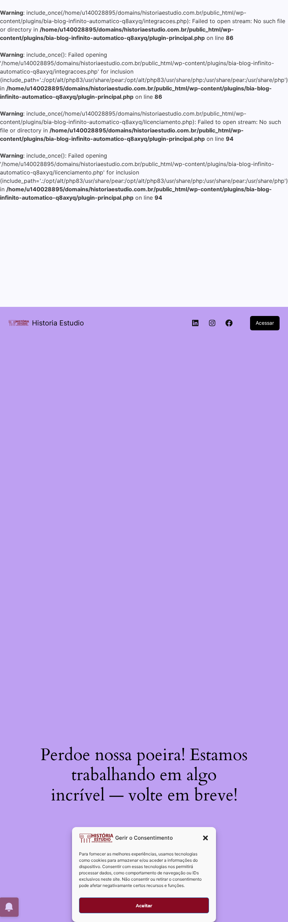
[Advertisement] (144, 254)
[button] (205, 837)
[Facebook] (229, 323)
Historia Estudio (58, 323)
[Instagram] (212, 323)
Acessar (265, 323)
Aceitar (144, 905)
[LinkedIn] (195, 323)
